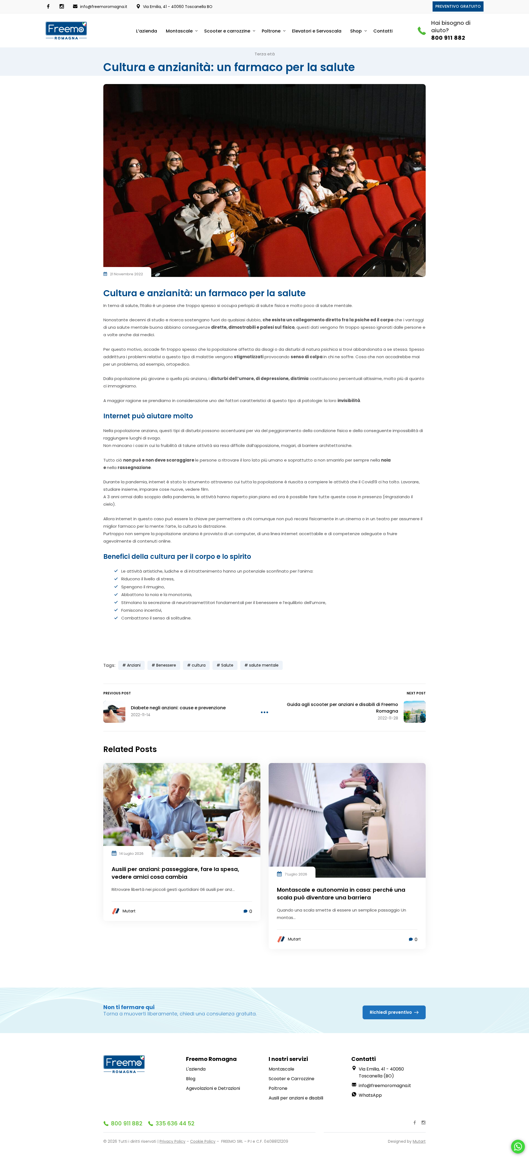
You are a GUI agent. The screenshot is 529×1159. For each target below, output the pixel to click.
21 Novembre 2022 (126, 274)
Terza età (265, 54)
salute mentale (264, 665)
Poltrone (271, 31)
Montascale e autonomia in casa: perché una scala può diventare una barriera (341, 893)
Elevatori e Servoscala (316, 31)
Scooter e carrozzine (227, 31)
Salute (227, 665)
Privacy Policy (172, 1141)
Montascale (179, 31)
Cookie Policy (202, 1141)
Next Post (416, 693)
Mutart (129, 911)
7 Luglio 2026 (296, 874)
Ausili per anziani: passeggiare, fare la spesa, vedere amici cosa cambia (175, 873)
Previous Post (117, 693)
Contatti (383, 31)
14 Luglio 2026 (131, 853)
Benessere (166, 665)
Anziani (134, 665)
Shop (356, 31)
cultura (199, 665)
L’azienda (146, 31)
